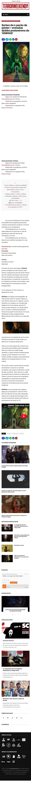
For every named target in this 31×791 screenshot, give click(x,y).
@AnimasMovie (11, 189)
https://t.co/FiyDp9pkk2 (16, 202)
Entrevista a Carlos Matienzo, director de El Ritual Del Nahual (21, 536)
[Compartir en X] (7, 39)
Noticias (21, 433)
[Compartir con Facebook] (3, 39)
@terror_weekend (16, 194)
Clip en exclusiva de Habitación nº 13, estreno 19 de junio (21, 557)
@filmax (11, 185)
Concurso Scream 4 (8, 640)
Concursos (15, 433)
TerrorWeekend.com (8, 99)
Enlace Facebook (7, 107)
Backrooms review (19, 545)
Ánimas (9, 433)
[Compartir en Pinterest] (16, 39)
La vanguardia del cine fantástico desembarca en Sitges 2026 (21, 526)
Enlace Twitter (6, 173)
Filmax (18, 99)
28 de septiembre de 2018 (14, 207)
